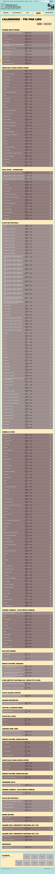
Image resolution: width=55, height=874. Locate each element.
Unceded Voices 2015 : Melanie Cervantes (12, 153)
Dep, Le (5, 719)
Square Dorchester (10, 700)
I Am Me (5, 483)
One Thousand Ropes (8, 541)
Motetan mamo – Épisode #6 (10, 122)
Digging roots (6, 333)
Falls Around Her (7, 468)
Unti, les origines (7, 593)
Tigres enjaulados (7, 751)
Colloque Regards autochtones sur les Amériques (14, 175)
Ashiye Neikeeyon (7, 79)
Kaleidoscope (6, 489)
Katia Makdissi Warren (8, 381)
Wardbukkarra (6, 159)
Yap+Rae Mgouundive (8, 605)
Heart (5, 95)
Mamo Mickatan (7, 116)
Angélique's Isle (7, 435)
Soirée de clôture (7, 54)
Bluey (5, 616)
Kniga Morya (6, 492)
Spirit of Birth (6, 769)
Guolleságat (6, 474)
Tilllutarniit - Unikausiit (8, 828)
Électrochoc (6, 357)
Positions (5, 547)
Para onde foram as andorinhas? (10, 134)
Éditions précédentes (19, 1)
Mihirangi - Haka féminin (9, 804)
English (36, 1)
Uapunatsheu (6, 57)
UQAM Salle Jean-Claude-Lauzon (15, 68)
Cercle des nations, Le (8, 39)
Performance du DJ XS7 (9, 412)
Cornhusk (6, 181)
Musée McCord (8, 815)
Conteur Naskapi (7, 305)
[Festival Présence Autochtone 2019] (11, 8)
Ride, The (6, 143)
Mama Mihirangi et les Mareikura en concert (13, 793)
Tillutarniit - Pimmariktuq (9, 839)
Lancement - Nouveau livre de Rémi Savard (13, 734)
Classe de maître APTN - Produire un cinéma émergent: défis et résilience (13, 676)
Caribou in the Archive (8, 450)
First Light (6, 625)
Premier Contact (7, 766)
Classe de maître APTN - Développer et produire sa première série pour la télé (14, 667)
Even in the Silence (8, 187)
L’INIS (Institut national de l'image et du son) (21, 680)
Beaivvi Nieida (7, 444)
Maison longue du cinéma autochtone (11, 394)
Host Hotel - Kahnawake (12, 170)
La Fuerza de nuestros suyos (10, 777)
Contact (31, 1)
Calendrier (6, 12)
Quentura (5, 553)
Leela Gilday (6, 387)
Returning (6, 140)
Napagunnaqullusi (7, 634)
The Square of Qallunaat (9, 584)
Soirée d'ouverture (7, 51)
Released (5, 643)
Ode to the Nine (7, 200)
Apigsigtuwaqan (7, 76)
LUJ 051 (5, 723)
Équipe (12, 1)
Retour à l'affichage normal (7, 25)
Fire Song (6, 622)
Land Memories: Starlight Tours (10, 110)
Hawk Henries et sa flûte (9, 372)
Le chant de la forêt (8, 498)
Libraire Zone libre (10, 729)
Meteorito (5, 511)
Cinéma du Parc (8, 432)
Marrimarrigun (6, 508)
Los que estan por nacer (9, 502)
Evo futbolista (6, 742)
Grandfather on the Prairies (9, 471)
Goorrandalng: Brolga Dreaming (10, 92)
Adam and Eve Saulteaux (9, 73)
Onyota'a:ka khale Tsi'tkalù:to (10, 203)
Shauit (5, 810)
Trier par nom (16, 25)
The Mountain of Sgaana (9, 820)
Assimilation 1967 (7, 441)
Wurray (5, 165)
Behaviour (6, 844)
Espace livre (6, 360)
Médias (26, 1)
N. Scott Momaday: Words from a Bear (12, 520)
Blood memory (7, 83)
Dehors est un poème (8, 711)
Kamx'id (5, 763)
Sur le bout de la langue (8, 569)
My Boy (5, 517)
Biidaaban (6, 447)
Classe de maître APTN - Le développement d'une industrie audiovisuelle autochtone (14, 673)
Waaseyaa (6, 596)
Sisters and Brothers (8, 646)
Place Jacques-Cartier (11, 693)
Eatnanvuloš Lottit (7, 459)
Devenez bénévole (38, 13)
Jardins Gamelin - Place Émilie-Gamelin (18, 610)
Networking (6, 526)
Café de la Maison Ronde (12, 708)
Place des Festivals (10, 223)
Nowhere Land (6, 637)
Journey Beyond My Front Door (10, 194)
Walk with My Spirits (8, 599)
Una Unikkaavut (7, 60)
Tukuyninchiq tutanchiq (8, 755)
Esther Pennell (7, 366)
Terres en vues (6, 1)
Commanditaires (49, 12)
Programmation (16, 12)
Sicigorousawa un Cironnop (9, 147)
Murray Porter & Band (8, 406)
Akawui (5, 225)
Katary (5, 104)
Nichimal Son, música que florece (11, 532)
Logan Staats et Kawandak (9, 391)
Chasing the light (7, 619)
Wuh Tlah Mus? (7, 162)
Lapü (5, 495)
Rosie (5, 556)
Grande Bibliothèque (11, 30)
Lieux (27, 12)
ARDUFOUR (52, 868)
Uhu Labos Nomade (8, 847)
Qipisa (5, 137)
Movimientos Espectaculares (10, 125)
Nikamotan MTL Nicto (8, 409)
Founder (5, 89)
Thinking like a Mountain (9, 587)
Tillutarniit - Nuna (7, 836)
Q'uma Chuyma (7, 747)
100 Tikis (5, 35)
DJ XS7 (5, 336)
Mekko (5, 631)
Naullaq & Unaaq (7, 523)
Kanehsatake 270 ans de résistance (11, 197)
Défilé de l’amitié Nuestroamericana (11, 703)
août (26, 856)
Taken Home (6, 215)
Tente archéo (6, 421)
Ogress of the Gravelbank (9, 131)
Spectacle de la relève (8, 418)
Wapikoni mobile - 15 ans (9, 63)
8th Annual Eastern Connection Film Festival (13, 172)
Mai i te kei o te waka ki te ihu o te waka (12, 505)
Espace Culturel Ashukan (12, 663)
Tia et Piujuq (6, 590)
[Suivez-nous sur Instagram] (53, 1)
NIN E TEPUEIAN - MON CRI (10, 48)
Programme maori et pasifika (10, 550)
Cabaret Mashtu (7, 654)
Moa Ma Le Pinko (7, 514)
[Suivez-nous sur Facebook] (50, 1)
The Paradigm (6, 218)
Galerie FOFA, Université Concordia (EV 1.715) (20, 825)
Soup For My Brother (8, 212)
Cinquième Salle (8, 782)
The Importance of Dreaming (9, 578)
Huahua (5, 480)
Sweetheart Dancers (8, 572)
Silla (4, 562)
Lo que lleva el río (7, 628)
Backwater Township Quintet (9, 228)
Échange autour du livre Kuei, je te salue (12, 731)
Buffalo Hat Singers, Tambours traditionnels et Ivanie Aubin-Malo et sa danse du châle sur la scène (13, 257)
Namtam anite (6, 128)
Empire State (6, 184)
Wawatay (5, 602)
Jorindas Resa (7, 101)
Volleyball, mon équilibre (9, 156)
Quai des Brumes (9, 651)
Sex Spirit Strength (7, 209)
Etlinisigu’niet (6, 42)
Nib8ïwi (5, 529)
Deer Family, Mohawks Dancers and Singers (13, 317)
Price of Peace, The (8, 206)
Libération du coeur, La (8, 113)
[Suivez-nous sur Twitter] (52, 1)
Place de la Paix (9, 716)
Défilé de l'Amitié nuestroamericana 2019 (12, 695)
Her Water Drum (7, 191)
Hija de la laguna (7, 98)
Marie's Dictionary (7, 119)
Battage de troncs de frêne (9, 231)
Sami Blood (6, 559)
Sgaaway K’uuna (7, 817)
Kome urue (6, 107)
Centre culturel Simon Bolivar (15, 739)
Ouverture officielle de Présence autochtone (13, 32)
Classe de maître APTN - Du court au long (12, 669)
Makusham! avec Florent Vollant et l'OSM (12, 785)
